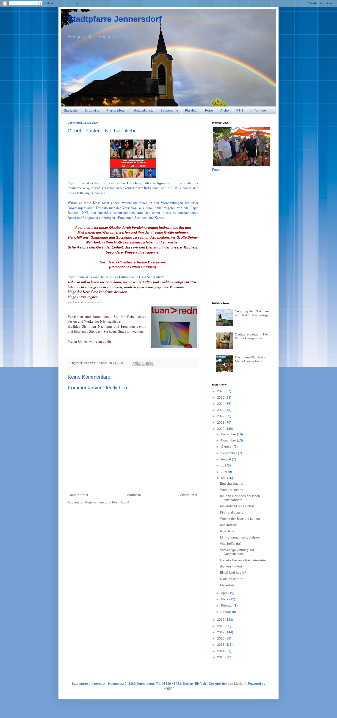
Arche (224, 110)
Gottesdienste (143, 110)
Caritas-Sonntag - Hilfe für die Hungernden (251, 336)
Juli (224, 465)
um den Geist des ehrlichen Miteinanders (240, 498)
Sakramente (169, 110)
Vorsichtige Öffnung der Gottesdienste (237, 552)
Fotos (209, 110)
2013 (221, 657)
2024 (221, 403)
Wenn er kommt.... (233, 490)
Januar (226, 612)
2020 (221, 428)
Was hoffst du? (231, 543)
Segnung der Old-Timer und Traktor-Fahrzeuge (252, 313)
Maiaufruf (227, 585)
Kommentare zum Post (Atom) (107, 502)
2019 (221, 619)
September (229, 453)
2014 (221, 651)
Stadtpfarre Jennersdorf (115, 19)
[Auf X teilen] (143, 363)
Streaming (92, 110)
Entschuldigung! (231, 483)
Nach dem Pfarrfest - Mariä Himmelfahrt (250, 359)
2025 (221, 397)
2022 (221, 416)
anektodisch (229, 525)
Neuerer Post (78, 495)
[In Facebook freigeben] (147, 363)
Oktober (227, 446)
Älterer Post (188, 495)
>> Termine (258, 110)
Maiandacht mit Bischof (237, 506)
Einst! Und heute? (233, 572)
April (224, 593)
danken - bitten (231, 566)
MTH (239, 110)
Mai (224, 478)
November (229, 440)
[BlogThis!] (138, 363)
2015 (221, 644)
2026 (221, 391)
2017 (221, 632)
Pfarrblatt (191, 110)
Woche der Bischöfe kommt (240, 518)
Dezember (229, 434)
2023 (221, 410)
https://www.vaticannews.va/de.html (84, 302)
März (225, 599)
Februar (227, 605)
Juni (224, 472)
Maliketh (240, 683)
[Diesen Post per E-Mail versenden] (134, 363)
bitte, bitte (227, 531)
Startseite (71, 110)
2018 (221, 626)
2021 (221, 422)
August (226, 459)
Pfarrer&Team (116, 110)
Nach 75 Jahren (231, 579)
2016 (221, 638)
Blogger (168, 688)
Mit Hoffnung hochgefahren (240, 537)
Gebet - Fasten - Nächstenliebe (243, 560)
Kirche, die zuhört (233, 512)
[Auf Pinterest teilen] (151, 363)
